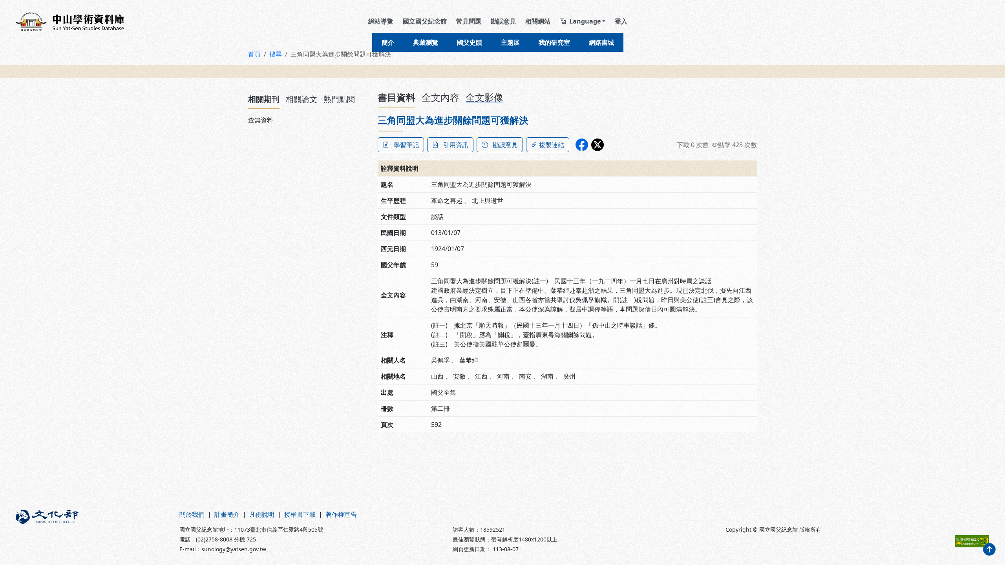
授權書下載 (300, 514)
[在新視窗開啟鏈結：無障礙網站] (972, 541)
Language (585, 21)
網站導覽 (380, 21)
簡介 (388, 42)
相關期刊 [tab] (264, 99)
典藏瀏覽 (425, 42)
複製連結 (551, 144)
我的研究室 (554, 42)
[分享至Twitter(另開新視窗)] (597, 144)
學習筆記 (406, 144)
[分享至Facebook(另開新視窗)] (582, 144)
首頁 (254, 54)
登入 (621, 21)
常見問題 (468, 21)
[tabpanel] (308, 120)
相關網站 (537, 21)
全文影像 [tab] (484, 97)
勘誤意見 (503, 21)
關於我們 (192, 514)
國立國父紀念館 (425, 21)
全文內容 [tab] (440, 97)
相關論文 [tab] (301, 99)
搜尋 (275, 54)
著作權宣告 (341, 514)
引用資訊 (455, 144)
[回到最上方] (989, 549)
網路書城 (601, 42)
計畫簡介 (226, 514)
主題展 (510, 42)
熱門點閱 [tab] (339, 99)
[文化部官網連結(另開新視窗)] (93, 531)
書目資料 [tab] (396, 97)
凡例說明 (261, 514)
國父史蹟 (469, 42)
